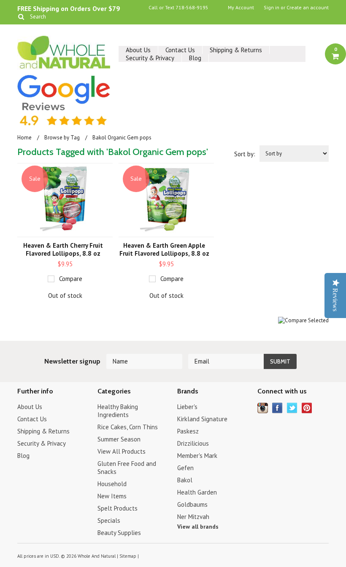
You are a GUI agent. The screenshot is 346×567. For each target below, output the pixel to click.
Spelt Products (117, 508)
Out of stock (65, 296)
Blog (195, 58)
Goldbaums (192, 504)
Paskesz (188, 431)
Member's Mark (197, 456)
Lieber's (187, 407)
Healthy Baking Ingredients (117, 411)
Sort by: (244, 154)
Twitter (292, 408)
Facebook (277, 408)
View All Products (121, 451)
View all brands (198, 526)
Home (24, 137)
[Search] (20, 16)
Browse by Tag (62, 137)
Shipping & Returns (236, 50)
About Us (138, 50)
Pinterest (307, 408)
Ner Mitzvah (193, 517)
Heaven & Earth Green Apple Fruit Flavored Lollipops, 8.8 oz (164, 249)
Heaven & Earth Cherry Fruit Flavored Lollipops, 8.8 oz (63, 249)
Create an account (308, 8)
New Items (112, 496)
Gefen (185, 468)
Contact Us (180, 50)
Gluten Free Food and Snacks (126, 468)
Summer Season (119, 439)
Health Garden (197, 492)
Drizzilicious (193, 443)
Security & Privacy (150, 58)
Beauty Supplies (119, 533)
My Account (241, 8)
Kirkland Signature (202, 419)
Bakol (184, 480)
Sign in (271, 8)
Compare (70, 279)
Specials (108, 520)
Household (112, 484)
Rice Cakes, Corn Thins (127, 427)
